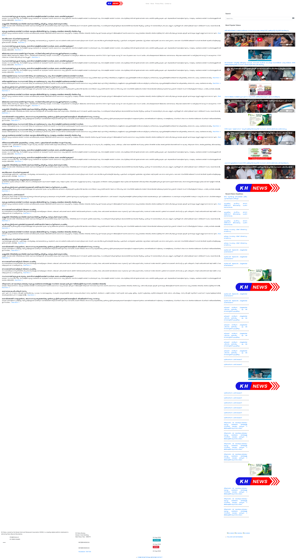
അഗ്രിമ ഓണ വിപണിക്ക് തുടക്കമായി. (15, 39)
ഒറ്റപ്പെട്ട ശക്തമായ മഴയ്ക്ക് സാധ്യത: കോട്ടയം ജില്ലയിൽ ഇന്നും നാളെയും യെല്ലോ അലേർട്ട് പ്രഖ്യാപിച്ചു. (41, 31)
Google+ (95, 551)
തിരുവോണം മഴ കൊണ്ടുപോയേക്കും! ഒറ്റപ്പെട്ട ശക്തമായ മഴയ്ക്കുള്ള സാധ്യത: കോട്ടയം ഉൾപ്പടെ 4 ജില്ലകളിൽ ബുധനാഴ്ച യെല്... (235, 425)
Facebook (82, 551)
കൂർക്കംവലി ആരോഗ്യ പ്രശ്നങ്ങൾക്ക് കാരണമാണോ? (21, 180)
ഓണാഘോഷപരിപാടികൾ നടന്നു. (14, 291)
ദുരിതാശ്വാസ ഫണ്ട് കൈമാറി (13, 195)
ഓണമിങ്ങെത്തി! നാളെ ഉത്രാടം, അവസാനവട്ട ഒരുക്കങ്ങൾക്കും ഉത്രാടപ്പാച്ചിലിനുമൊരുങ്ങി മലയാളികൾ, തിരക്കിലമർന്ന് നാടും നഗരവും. (51, 117)
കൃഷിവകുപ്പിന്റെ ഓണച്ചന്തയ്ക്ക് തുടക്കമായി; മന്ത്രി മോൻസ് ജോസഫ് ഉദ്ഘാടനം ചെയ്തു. (35, 87)
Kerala (148, 557)
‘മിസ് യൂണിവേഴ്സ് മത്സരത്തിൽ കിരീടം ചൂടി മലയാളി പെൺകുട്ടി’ (235, 197)
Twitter (88, 551)
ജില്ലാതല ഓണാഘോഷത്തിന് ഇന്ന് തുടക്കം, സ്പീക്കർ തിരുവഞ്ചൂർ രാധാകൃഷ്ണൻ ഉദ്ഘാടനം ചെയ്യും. (39, 53)
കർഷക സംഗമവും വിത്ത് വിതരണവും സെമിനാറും (235, 230)
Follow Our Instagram (235, 537)
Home (147, 3)
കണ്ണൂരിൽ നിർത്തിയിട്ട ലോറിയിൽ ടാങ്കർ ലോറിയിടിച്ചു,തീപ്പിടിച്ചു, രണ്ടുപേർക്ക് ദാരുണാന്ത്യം (35, 24)
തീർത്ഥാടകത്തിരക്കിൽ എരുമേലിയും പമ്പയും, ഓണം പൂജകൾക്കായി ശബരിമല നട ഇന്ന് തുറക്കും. (37, 143)
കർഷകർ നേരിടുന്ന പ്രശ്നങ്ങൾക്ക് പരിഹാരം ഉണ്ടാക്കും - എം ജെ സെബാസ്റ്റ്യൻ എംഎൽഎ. (235, 309)
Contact (159, 557)
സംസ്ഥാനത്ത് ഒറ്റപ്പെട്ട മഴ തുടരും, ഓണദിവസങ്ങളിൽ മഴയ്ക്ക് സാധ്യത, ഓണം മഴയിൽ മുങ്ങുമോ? (38, 16)
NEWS (155, 535)
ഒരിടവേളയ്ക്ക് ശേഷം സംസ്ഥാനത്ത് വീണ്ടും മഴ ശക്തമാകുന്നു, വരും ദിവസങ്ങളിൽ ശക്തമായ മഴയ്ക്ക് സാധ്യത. (43, 76)
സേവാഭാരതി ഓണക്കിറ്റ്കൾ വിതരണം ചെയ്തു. (19, 209)
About (152, 3)
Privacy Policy (159, 3)
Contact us (168, 3)
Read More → (19, 20)
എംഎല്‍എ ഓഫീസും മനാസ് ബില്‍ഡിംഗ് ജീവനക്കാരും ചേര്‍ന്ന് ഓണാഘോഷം (235, 205)
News (154, 557)
